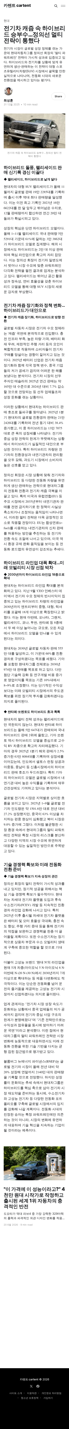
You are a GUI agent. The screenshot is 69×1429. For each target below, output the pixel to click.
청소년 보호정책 (29, 1397)
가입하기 (48, 1397)
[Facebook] (37, 1386)
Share (58, 96)
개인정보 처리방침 (51, 1393)
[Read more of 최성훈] (8, 91)
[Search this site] (56, 6)
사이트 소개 (15, 1393)
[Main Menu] (63, 6)
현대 (7, 20)
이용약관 (32, 1393)
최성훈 (8, 100)
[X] (31, 1386)
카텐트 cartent (17, 5)
